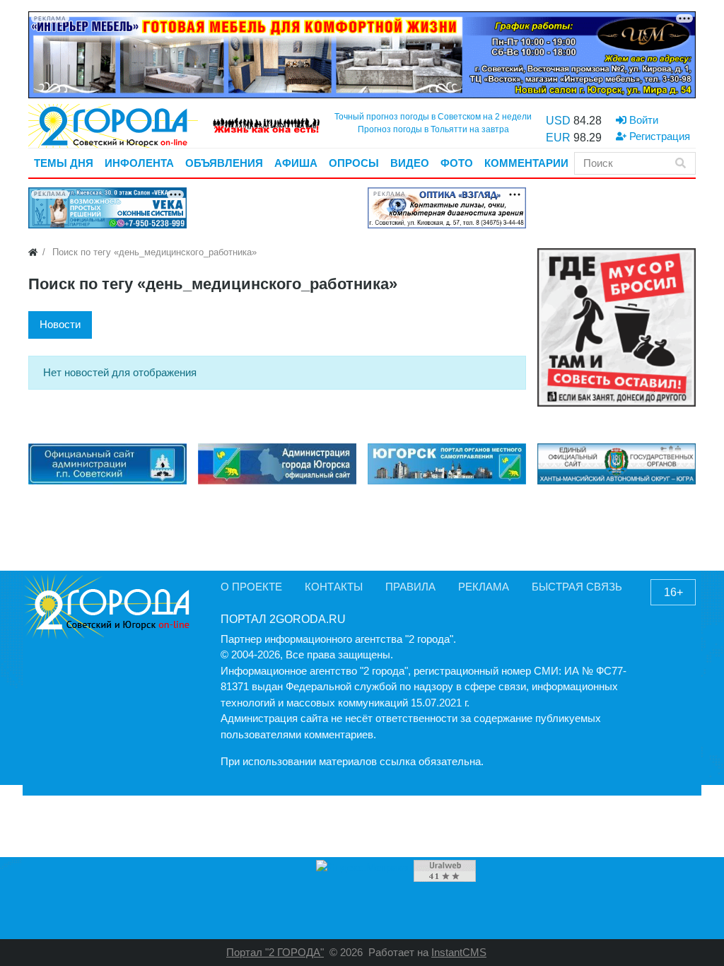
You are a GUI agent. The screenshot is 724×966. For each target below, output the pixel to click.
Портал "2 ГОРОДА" (275, 952)
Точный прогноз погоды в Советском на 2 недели (433, 117)
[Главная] (32, 252)
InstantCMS (458, 952)
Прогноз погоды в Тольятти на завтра (433, 129)
